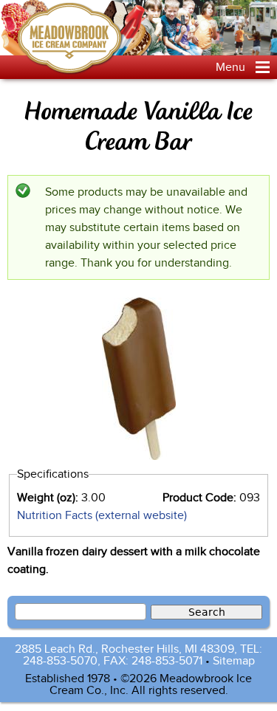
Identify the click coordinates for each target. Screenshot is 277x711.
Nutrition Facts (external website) (102, 515)
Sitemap (234, 660)
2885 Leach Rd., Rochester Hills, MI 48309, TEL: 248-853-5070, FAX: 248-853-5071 (138, 654)
